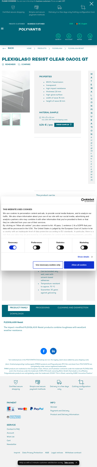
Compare (25, 64)
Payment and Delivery (59, 411)
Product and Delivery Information (64, 415)
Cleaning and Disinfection (73, 308)
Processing (43, 308)
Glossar (53, 407)
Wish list (10, 437)
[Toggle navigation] (2, 28)
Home (29, 48)
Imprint (17, 453)
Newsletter (11, 444)
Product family (19, 308)
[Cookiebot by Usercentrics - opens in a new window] (83, 200)
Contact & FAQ (13, 429)
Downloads (17, 314)
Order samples (62, 125)
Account (10, 433)
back (11, 48)
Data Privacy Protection (32, 453)
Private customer (17, 24)
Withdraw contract (73, 453)
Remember (10, 64)
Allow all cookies (79, 265)
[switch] (36, 248)
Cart (9, 441)
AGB (47, 453)
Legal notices (57, 453)
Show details (83, 257)
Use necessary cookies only (48, 265)
